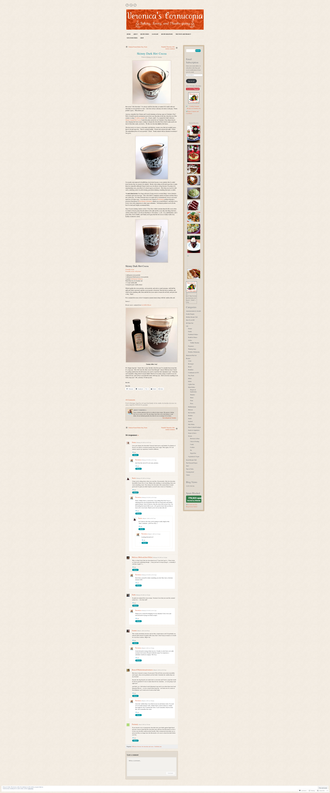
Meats (191, 397)
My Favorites (191, 413)
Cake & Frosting (194, 441)
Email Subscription (192, 60)
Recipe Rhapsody (167, 34)
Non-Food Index (132, 38)
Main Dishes (191, 387)
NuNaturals (161, 199)
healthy (159, 403)
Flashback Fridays (193, 334)
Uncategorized (190, 472)
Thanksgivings (192, 349)
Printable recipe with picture (133, 271)
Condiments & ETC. (193, 372)
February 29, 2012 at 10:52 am (144, 442)
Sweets (190, 436)
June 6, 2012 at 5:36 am (144, 724)
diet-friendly (150, 403)
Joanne (134, 630)
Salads (190, 418)
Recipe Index (144, 34)
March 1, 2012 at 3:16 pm (154, 534)
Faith (133, 595)
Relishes (190, 415)
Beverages (132, 403)
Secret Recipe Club (191, 460)
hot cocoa (171, 403)
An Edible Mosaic (146, 305)
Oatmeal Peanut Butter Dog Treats (137, 47)
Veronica (160, 57)
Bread (189, 367)
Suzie (134, 478)
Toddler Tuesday (194, 343)
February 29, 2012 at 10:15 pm (149, 460)
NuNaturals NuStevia (137, 279)
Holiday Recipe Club (192, 317)
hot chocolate (165, 403)
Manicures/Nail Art (191, 355)
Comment (170, 773)
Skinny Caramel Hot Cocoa (133, 120)
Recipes (188, 358)
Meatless (192, 395)
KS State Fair (189, 323)
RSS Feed (135, 5)
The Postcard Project (183, 34)
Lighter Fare (191, 384)
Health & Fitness (192, 337)
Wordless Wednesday (194, 352)
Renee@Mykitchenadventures (142, 670)
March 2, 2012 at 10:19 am (160, 670)
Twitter (127, 5)
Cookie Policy (30, 788)
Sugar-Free (138, 403)
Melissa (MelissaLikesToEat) (142, 557)
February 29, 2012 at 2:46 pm (143, 478)
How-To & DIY (190, 320)
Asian (189, 361)
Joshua (190, 340)
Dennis (190, 328)
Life (187, 326)
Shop (142, 38)
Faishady (135, 724)
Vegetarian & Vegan (193, 456)
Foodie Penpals (190, 314)
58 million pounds (140, 118)
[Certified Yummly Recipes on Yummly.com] (193, 108)
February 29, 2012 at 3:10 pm (160, 557)
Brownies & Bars (195, 438)
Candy (192, 444)
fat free (155, 403)
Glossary (155, 34)
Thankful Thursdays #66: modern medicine (168, 48)
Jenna (134, 442)
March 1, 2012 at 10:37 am (149, 518)
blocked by (194, 500)
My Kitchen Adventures (145, 201)
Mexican (190, 410)
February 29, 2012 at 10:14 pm (149, 497)
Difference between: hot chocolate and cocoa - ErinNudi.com (146, 746)
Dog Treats (191, 375)
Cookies (192, 447)
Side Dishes (191, 424)
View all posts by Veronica (169, 418)
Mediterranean (192, 407)
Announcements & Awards (193, 311)
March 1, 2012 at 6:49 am (144, 630)
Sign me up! (191, 81)
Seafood (190, 421)
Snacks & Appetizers (194, 430)
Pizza (191, 403)
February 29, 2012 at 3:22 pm (143, 595)
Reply (135, 455)
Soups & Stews (192, 433)
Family (190, 331)
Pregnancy (191, 346)
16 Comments (130, 400)
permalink (145, 405)
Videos (188, 475)
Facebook (131, 5)
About (135, 34)
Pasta (191, 400)
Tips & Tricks (190, 469)
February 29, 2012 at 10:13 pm (149, 610)
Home (129, 34)
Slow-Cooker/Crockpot (194, 427)
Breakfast (190, 370)
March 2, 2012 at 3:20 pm (148, 701)
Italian (189, 381)
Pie (191, 450)
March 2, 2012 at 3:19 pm (148, 648)
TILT (187, 466)
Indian (190, 378)
